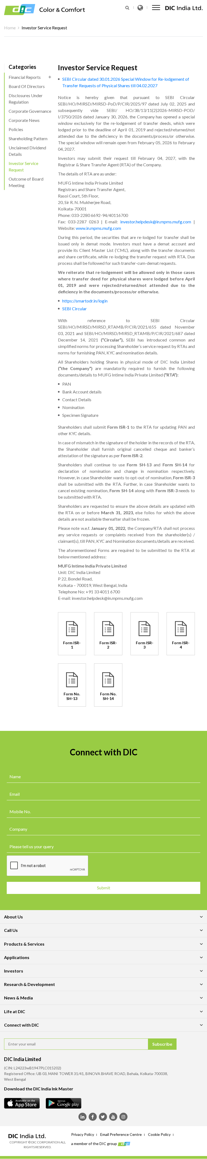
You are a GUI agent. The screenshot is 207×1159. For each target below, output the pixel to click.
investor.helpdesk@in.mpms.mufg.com (155, 221)
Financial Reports (25, 77)
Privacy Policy (82, 1134)
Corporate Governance (30, 111)
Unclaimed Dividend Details (27, 151)
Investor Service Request (23, 166)
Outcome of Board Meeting (26, 182)
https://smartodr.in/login (85, 300)
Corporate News (24, 120)
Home (10, 27)
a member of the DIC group (94, 1143)
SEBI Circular (74, 308)
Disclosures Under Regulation (26, 98)
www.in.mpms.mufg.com (98, 228)
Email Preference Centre (121, 1134)
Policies (16, 129)
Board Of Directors (27, 86)
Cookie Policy (159, 1134)
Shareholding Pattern (28, 138)
